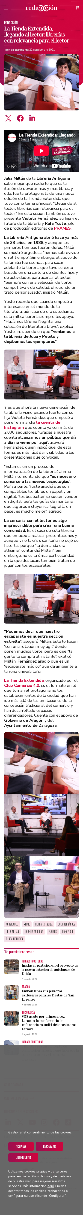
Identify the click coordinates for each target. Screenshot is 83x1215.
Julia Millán (12, 932)
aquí (50, 1186)
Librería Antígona (33, 932)
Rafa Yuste (67, 932)
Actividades (12, 924)
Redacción (11, 23)
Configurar (23, 1157)
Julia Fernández (66, 924)
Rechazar (49, 1146)
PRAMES (53, 932)
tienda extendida (14, 939)
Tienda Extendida (16, 50)
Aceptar (21, 1146)
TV (77, 7)
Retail (27, 924)
